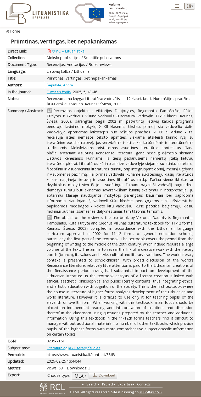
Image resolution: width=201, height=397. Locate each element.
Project (107, 384)
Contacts (144, 384)
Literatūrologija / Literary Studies (73, 348)
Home (15, 31)
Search (91, 384)
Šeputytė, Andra (60, 85)
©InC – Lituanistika (68, 51)
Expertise (125, 384)
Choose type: (58, 375)
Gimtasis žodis (59, 92)
